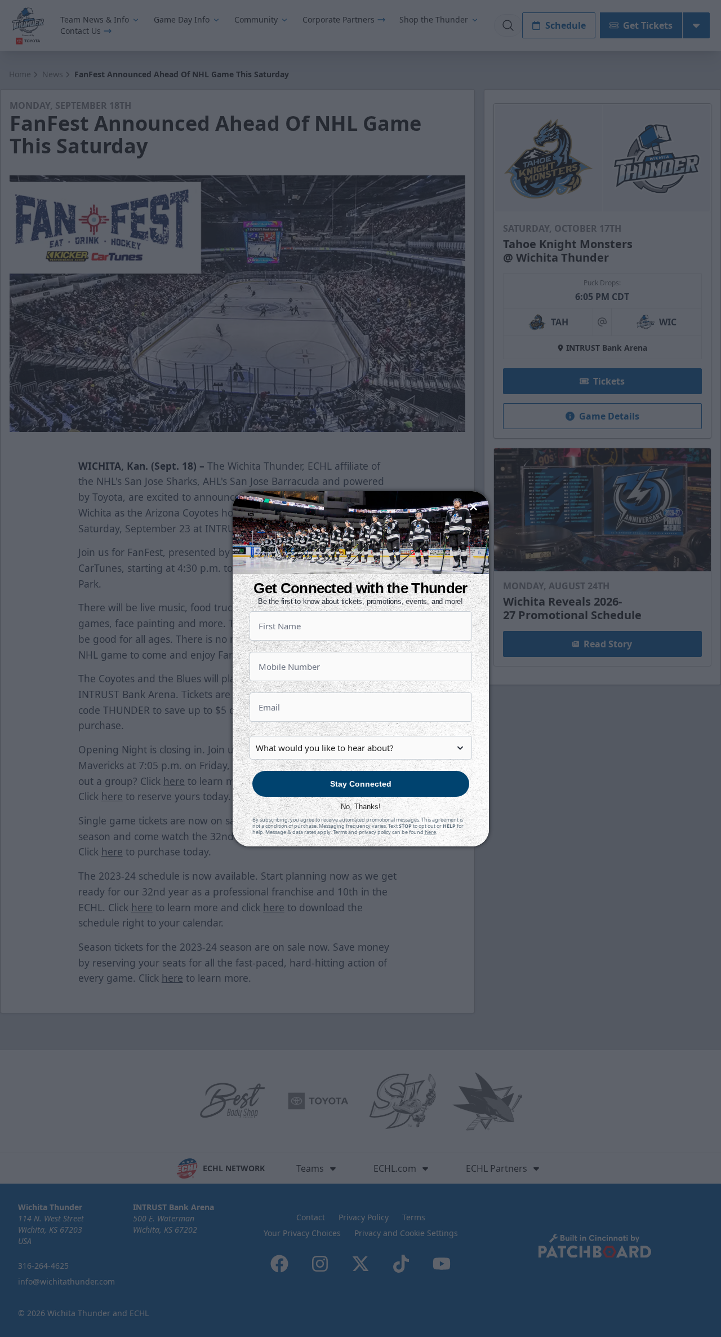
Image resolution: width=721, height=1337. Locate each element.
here (430, 832)
